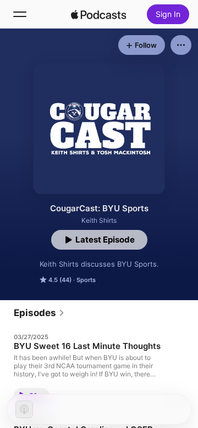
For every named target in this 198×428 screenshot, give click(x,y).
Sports (86, 280)
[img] (98, 14)
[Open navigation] (20, 14)
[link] (39, 313)
